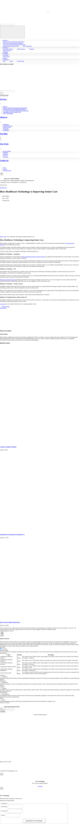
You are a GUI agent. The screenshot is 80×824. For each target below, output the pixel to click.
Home (1, 236)
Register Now (3, 187)
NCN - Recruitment (27, 46)
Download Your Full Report (34, 821)
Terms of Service (17, 768)
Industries (5, 152)
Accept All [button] (11, 630)
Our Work (4, 144)
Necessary (4, 649)
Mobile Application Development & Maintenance (13, 41)
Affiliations (31, 49)
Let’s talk (40, 786)
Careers (11, 61)
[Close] (1, 174)
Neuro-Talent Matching (8, 49)
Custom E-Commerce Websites (8, 446)
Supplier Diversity (7, 126)
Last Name (4, 811)
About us (3, 117)
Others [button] (1, 698)
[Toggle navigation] (48, 11)
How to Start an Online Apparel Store (10, 622)
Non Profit (5, 155)
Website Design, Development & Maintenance (14, 109)
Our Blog (4, 134)
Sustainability (6, 128)
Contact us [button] (6, 59)
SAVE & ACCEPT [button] (5, 702)
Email (3, 815)
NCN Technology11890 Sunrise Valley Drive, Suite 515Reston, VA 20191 (9, 759)
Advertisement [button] (3, 692)
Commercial (5, 154)
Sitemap (25, 768)
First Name (4, 806)
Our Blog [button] (5, 53)
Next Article (3, 308)
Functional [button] (2, 675)
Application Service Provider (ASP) (11, 46)
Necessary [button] (2, 647)
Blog (5, 236)
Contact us (4, 160)
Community (5, 52)
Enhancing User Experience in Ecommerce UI (12, 534)
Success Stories (6, 56)
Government (5, 156)
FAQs (4, 61)
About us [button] (5, 47)
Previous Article (6, 306)
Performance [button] (3, 681)
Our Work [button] (5, 55)
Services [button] (5, 40)
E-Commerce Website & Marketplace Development (14, 44)
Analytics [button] (2, 686)
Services (3, 99)
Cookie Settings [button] (4, 630)
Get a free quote (20, 61)
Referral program (21, 49)
